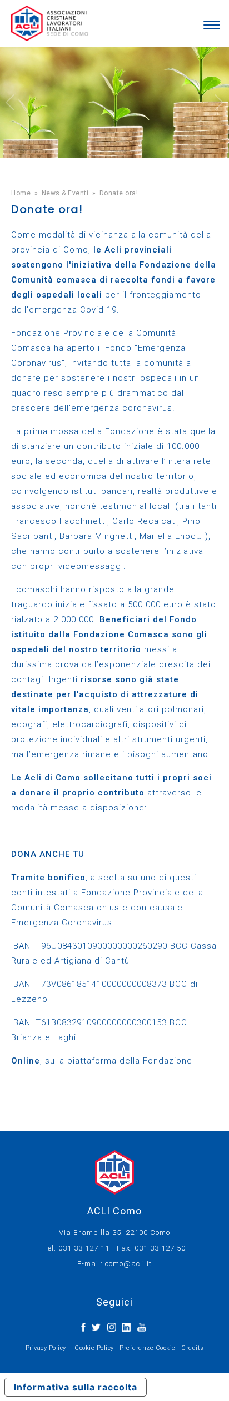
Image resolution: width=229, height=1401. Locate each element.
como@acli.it (128, 1263)
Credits (192, 1348)
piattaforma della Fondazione (131, 1061)
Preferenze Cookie (148, 1348)
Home (21, 193)
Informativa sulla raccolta (75, 1387)
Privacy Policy (46, 1348)
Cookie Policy (94, 1348)
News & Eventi (65, 193)
